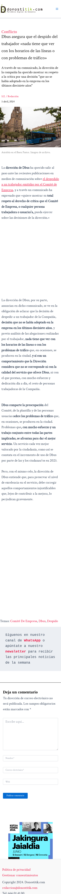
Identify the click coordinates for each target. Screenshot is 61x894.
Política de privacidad (16, 869)
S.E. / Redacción (10, 96)
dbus (42, 621)
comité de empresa (23, 621)
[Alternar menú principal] (57, 9)
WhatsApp (32, 640)
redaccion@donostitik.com (19, 888)
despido (52, 621)
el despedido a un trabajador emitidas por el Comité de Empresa (30, 184)
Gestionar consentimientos (20, 875)
